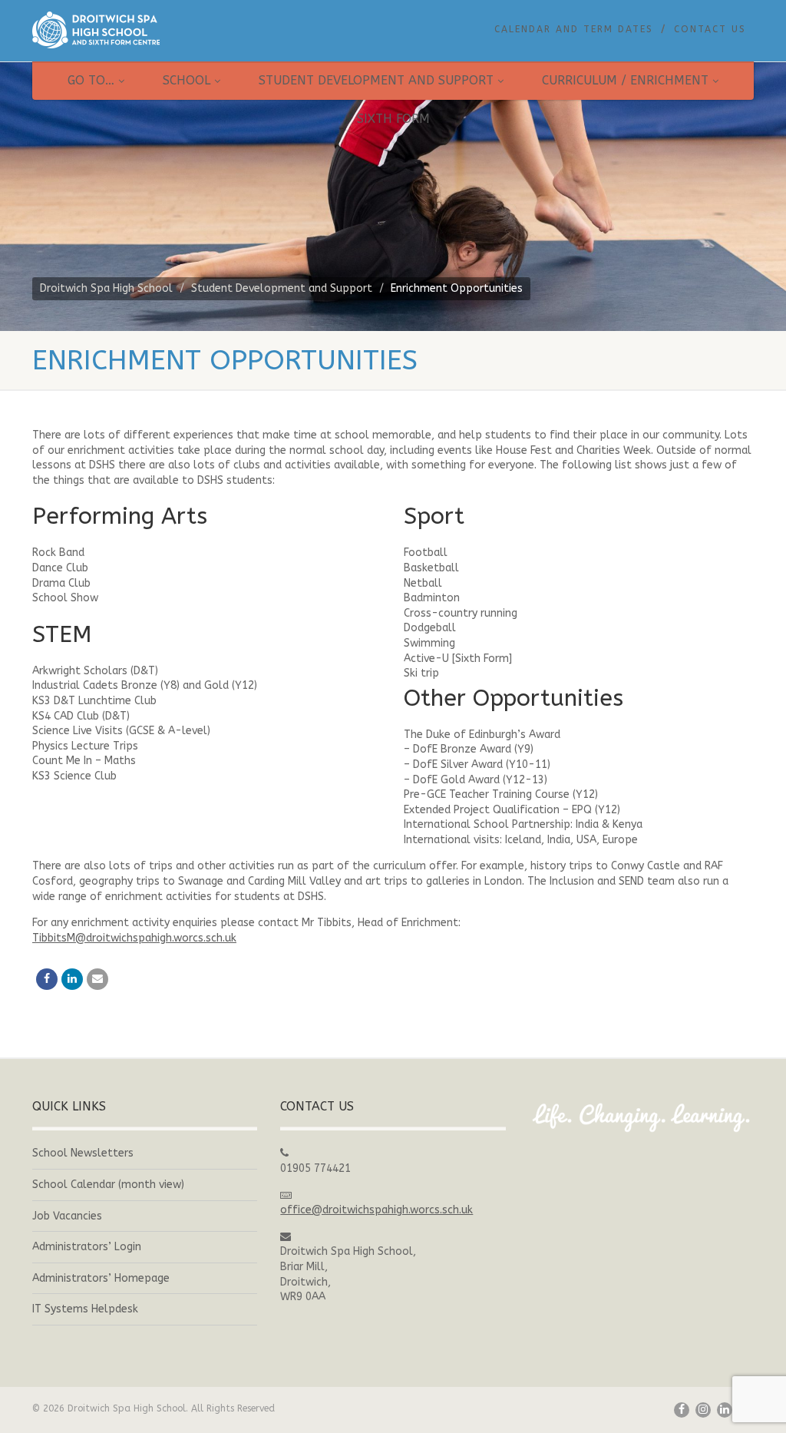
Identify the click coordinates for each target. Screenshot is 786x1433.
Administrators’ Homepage (101, 1278)
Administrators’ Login (86, 1246)
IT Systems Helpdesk (85, 1309)
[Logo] (144, 30)
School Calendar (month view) (108, 1184)
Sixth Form (393, 118)
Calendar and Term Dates (573, 29)
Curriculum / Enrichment (625, 80)
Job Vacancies (67, 1216)
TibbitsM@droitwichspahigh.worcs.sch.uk (134, 938)
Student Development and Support (376, 80)
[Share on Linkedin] (72, 979)
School (186, 80)
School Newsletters (83, 1153)
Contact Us (710, 29)
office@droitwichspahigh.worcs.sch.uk (376, 1209)
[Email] (97, 979)
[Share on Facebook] (47, 979)
